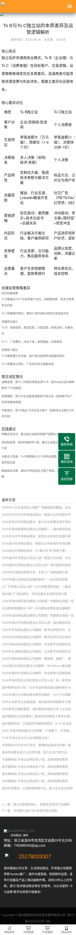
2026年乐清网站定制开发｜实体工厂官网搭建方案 (35, 572)
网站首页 (9, 932)
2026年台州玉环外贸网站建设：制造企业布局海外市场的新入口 (38, 514)
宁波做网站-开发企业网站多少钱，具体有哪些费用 (35, 759)
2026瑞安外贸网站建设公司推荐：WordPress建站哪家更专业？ (38, 666)
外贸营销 (47, 932)
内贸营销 (28, 932)
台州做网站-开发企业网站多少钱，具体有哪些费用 (35, 781)
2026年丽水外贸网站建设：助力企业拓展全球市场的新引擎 (38, 522)
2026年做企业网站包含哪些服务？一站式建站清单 (35, 579)
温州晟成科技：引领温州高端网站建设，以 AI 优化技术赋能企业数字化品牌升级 (38, 723)
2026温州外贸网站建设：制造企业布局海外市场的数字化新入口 (38, 543)
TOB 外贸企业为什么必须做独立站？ (26, 738)
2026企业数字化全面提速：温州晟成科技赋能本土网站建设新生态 (38, 702)
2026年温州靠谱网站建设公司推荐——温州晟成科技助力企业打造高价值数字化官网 (38, 529)
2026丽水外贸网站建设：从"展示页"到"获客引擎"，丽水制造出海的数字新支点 (38, 550)
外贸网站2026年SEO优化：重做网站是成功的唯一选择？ (38, 745)
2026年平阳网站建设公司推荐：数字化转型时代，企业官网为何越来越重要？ (38, 630)
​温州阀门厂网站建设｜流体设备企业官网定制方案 (34, 594)
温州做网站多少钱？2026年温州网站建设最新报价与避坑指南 (38, 687)
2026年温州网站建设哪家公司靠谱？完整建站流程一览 (38, 601)
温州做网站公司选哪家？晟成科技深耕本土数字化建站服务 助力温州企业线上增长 (38, 716)
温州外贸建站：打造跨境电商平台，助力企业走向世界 (37, 788)
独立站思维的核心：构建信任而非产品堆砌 (41, 804)
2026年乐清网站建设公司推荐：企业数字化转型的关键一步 (38, 651)
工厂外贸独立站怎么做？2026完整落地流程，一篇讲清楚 (38, 586)
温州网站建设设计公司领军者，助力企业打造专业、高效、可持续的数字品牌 (38, 752)
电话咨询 (66, 932)
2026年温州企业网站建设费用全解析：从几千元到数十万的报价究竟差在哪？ (38, 694)
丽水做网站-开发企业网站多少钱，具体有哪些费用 (35, 774)
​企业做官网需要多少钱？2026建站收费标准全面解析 (36, 608)
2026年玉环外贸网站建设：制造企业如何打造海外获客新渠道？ (38, 536)
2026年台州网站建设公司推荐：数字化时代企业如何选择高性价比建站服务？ (38, 637)
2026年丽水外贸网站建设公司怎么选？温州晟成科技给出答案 (38, 622)
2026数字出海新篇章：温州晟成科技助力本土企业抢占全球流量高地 (38, 709)
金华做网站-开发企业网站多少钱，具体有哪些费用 (35, 766)
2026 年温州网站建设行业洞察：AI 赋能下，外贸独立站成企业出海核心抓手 (38, 730)
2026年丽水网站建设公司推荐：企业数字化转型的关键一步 (38, 644)
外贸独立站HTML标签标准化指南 (35, 810)
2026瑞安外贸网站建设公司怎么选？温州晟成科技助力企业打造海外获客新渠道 (38, 565)
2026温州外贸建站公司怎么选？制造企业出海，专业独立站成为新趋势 (38, 558)
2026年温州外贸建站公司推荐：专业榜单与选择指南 (36, 673)
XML (48, 921)
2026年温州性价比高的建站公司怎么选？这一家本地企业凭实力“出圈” (38, 680)
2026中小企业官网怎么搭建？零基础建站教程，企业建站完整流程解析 (38, 507)
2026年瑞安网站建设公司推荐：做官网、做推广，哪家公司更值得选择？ (38, 658)
